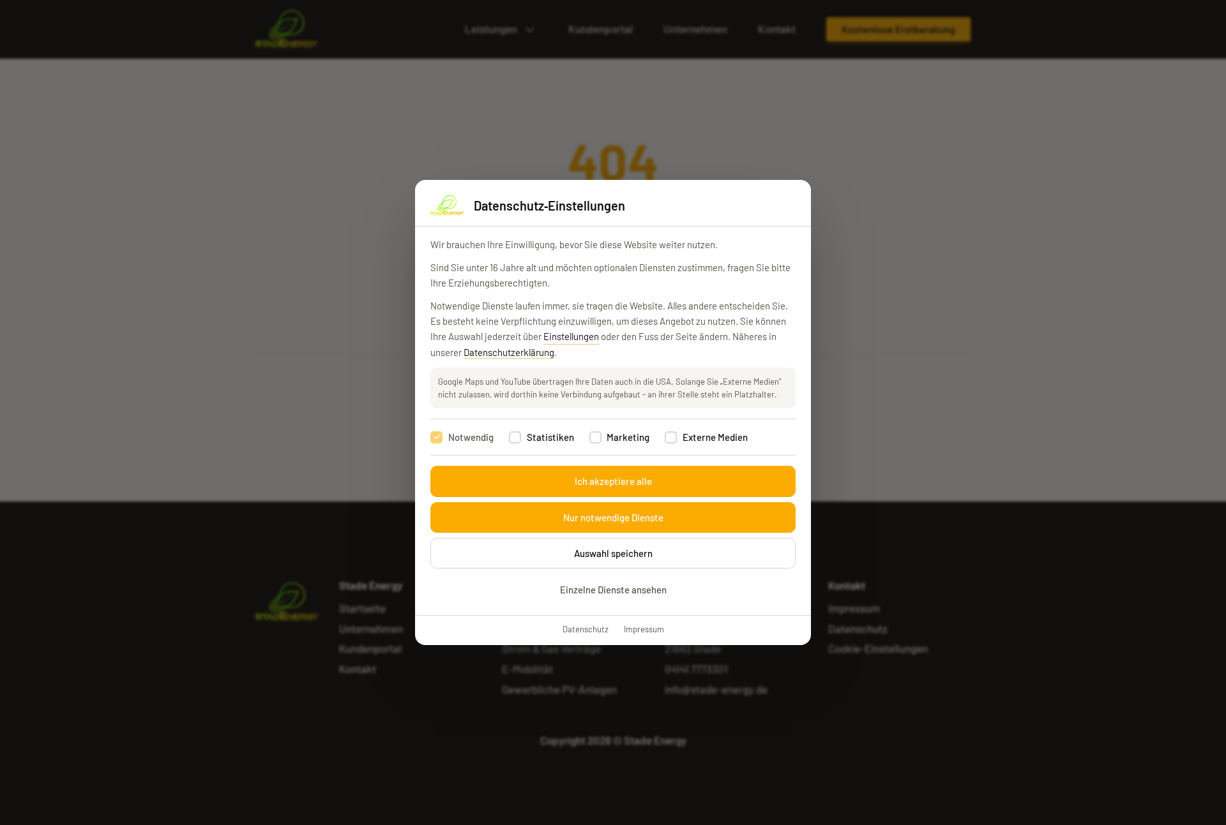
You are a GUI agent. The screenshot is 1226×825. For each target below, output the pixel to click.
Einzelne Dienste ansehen (613, 589)
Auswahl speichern (613, 553)
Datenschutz (586, 629)
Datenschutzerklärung (509, 352)
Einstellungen (571, 336)
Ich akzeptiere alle (613, 481)
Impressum (644, 629)
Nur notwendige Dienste (613, 517)
